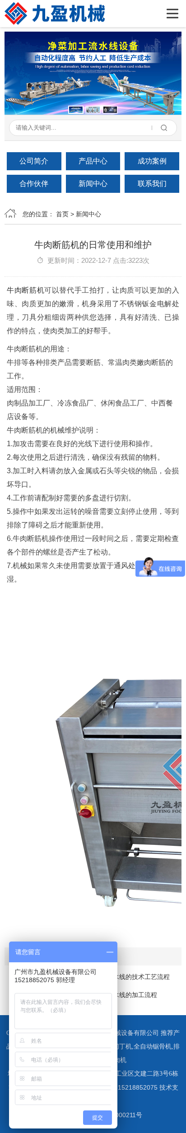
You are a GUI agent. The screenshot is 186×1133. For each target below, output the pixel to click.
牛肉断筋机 (25, 290)
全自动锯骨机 (153, 1046)
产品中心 (93, 161)
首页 (62, 214)
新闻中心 (93, 183)
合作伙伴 (33, 183)
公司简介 (33, 161)
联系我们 (152, 183)
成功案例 (152, 161)
